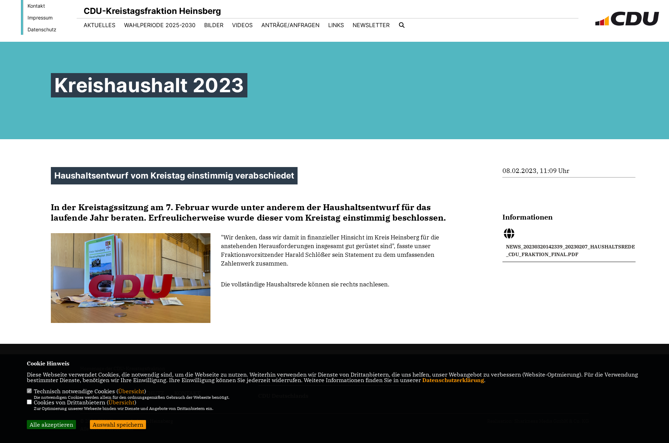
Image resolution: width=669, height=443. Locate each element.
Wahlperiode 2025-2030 (159, 25)
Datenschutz (42, 29)
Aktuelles (99, 25)
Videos (242, 25)
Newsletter (371, 25)
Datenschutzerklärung (453, 380)
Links (336, 25)
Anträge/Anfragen (290, 25)
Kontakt (36, 6)
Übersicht (131, 391)
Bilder (213, 25)
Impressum (40, 18)
